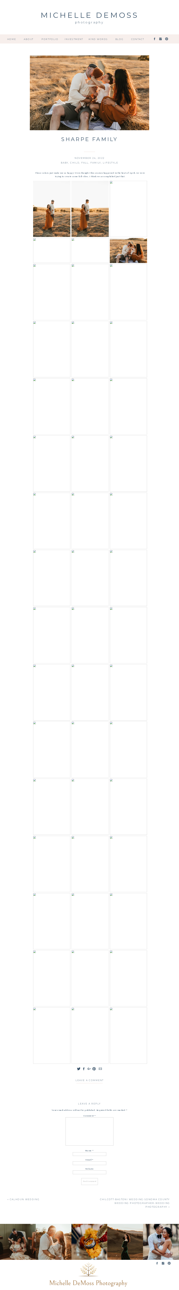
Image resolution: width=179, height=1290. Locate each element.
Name (89, 1150)
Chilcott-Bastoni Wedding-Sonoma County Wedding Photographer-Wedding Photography (135, 1203)
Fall (85, 162)
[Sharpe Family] (89, 92)
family (95, 162)
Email (89, 1160)
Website (89, 1169)
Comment (89, 1116)
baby (64, 162)
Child (74, 162)
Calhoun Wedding (24, 1199)
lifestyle (110, 162)
